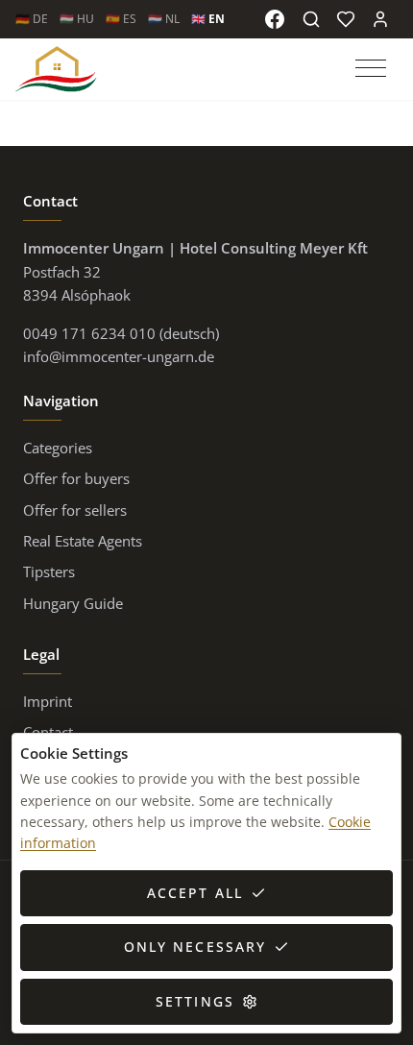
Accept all (195, 893)
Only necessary (195, 946)
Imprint (47, 701)
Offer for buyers (76, 478)
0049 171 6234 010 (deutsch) (121, 333)
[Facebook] (274, 19)
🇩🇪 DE (31, 19)
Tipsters (49, 571)
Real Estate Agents (82, 540)
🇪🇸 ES (121, 19)
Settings (195, 1001)
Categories (57, 447)
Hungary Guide (73, 603)
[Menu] (373, 69)
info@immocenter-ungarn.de (118, 356)
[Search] (311, 19)
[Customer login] (380, 19)
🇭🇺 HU (77, 19)
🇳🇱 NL (164, 19)
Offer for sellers (75, 510)
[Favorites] (345, 19)
